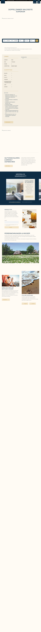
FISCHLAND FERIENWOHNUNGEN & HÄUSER (21, 0)
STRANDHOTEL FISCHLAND (10, 0)
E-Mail (6, 220)
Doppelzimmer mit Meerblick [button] (14, 202)
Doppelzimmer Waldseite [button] (27, 202)
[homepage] (3, 1)
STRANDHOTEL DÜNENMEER (32, 0)
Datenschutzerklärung (12, 224)
